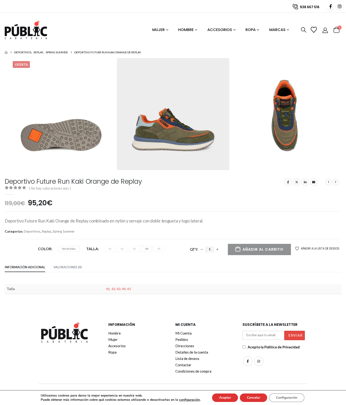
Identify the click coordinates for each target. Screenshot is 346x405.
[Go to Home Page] (6, 52)
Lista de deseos (187, 358)
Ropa (250, 29)
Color (44, 248)
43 (119, 289)
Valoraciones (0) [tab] (67, 267)
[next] (335, 182)
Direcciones (184, 346)
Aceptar (225, 397)
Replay (46, 231)
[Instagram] (339, 6)
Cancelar (253, 397)
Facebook (288, 182)
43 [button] (134, 248)
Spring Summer (64, 231)
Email (314, 182)
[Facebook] (330, 6)
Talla (92, 248)
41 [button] (110, 248)
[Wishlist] (314, 30)
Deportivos (32, 231)
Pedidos (181, 339)
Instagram (258, 361)
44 (124, 289)
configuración (189, 400)
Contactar (183, 365)
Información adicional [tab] (25, 267)
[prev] (328, 182)
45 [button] (159, 248)
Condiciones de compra (193, 371)
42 (113, 289)
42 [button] (122, 248)
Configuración (286, 397)
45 (129, 289)
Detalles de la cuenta (191, 352)
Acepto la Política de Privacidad (274, 347)
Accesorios (219, 29)
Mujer (158, 29)
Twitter (296, 182)
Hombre (186, 29)
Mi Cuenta (183, 333)
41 (108, 289)
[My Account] (326, 30)
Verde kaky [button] (69, 248)
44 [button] (146, 248)
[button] (303, 30)
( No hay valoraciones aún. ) (50, 188)
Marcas (277, 29)
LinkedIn (305, 182)
